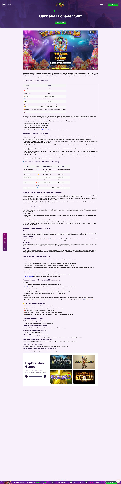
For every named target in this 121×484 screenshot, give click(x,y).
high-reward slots (88, 299)
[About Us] (4, 245)
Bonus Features (27, 286)
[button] (26, 376)
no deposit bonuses (28, 276)
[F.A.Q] (4, 249)
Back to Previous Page (61, 11)
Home (55, 479)
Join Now (113, 4)
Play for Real (60, 22)
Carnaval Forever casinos (44, 129)
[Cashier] (4, 242)
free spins (48, 240)
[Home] (4, 235)
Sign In (101, 4)
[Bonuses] (4, 238)
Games (9, 4)
